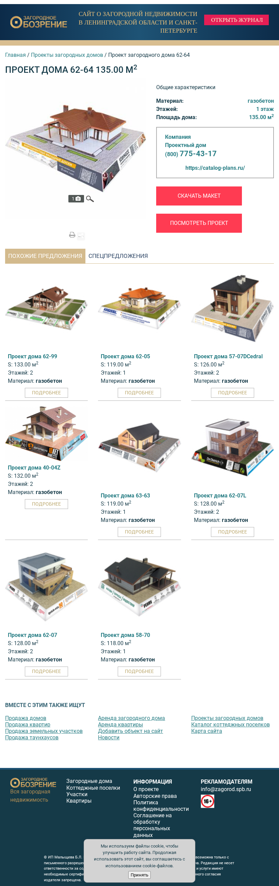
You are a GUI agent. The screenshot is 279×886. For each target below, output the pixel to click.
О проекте (146, 789)
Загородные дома (89, 781)
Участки (76, 794)
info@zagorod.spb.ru (226, 789)
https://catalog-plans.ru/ (215, 168)
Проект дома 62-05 (125, 356)
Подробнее (46, 392)
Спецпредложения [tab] (118, 255)
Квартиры (79, 801)
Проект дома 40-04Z (34, 467)
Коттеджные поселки (93, 788)
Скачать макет (199, 196)
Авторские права (155, 796)
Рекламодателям (226, 781)
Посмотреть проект (199, 223)
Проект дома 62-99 (32, 356)
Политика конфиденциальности (161, 805)
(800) (191, 154)
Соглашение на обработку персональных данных (152, 825)
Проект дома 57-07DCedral (228, 356)
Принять (139, 874)
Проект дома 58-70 (125, 635)
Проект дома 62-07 (32, 635)
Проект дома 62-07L (220, 495)
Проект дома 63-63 (125, 495)
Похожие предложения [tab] (45, 255)
